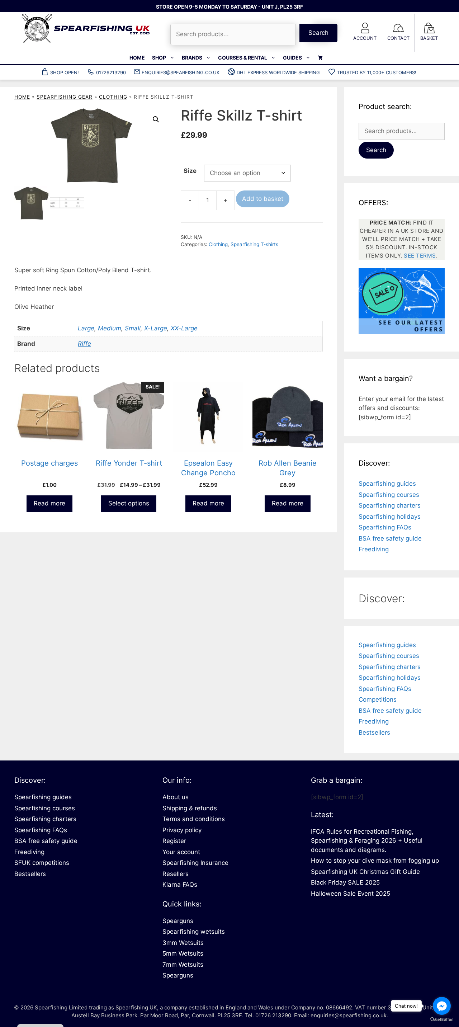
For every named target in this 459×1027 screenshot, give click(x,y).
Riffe (84, 343)
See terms (420, 255)
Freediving (374, 549)
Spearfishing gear (65, 97)
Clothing (113, 97)
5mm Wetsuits (182, 953)
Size (190, 170)
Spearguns (177, 920)
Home (137, 58)
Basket (429, 38)
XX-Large (184, 328)
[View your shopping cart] (320, 58)
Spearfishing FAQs (385, 527)
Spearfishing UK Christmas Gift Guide (365, 871)
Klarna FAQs (179, 884)
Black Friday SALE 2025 (345, 882)
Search (318, 32)
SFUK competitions (41, 862)
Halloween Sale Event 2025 (350, 893)
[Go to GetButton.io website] (441, 1019)
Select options (128, 503)
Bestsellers (374, 732)
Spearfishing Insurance (195, 862)
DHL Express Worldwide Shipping (278, 72)
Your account (181, 852)
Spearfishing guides (387, 483)
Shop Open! (64, 72)
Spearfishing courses (389, 494)
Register (174, 840)
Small (133, 328)
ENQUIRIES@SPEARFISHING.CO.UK (180, 72)
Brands (192, 58)
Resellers (175, 873)
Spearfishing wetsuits (193, 931)
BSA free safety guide (390, 538)
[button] (156, 119)
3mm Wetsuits (183, 942)
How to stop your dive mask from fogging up (375, 860)
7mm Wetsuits (182, 964)
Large (86, 328)
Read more (49, 503)
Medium (109, 328)
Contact (398, 38)
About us (175, 797)
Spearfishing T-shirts (254, 244)
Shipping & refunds (189, 808)
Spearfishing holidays (390, 516)
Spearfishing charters (390, 505)
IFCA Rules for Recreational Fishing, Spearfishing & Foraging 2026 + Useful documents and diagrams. (366, 840)
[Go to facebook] (442, 1006)
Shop (159, 58)
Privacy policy (182, 830)
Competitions (378, 699)
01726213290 (111, 72)
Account (365, 38)
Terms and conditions (193, 819)
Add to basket (262, 198)
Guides (292, 58)
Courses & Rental (242, 58)
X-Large (155, 328)
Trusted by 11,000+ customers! (376, 72)
